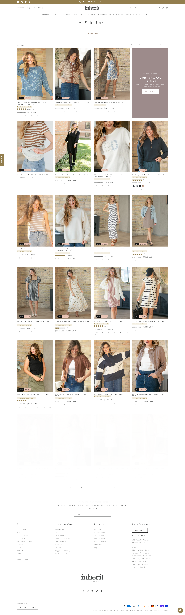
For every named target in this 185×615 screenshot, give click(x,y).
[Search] (159, 8)
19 (114, 487)
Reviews (58, 548)
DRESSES (20, 544)
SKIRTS (19, 548)
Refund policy (114, 610)
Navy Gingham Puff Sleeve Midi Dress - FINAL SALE (33, 322)
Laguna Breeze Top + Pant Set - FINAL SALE (148, 468)
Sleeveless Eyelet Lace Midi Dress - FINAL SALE (111, 468)
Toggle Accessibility (62, 551)
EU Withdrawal (61, 554)
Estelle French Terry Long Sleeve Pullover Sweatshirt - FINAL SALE (31, 103)
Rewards (20, 8)
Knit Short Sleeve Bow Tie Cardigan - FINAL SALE (73, 102)
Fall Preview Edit (23, 529)
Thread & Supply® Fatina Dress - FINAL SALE (71, 175)
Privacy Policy (60, 541)
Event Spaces (99, 535)
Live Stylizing (37, 8)
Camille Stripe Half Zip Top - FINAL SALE (108, 394)
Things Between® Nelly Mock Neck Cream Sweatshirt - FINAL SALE (70, 249)
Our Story (97, 529)
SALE (19, 557)
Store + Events (99, 532)
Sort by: (134, 45)
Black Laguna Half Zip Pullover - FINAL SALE (148, 175)
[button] (54, 14)
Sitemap (58, 544)
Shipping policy (148, 610)
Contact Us (59, 529)
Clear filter (94, 34)
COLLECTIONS (22, 535)
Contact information (162, 610)
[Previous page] (65, 487)
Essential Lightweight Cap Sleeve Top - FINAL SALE (33, 395)
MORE (19, 554)
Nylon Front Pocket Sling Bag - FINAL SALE (32, 175)
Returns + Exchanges (63, 538)
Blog (28, 8)
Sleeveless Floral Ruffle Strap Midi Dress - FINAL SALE (72, 322)
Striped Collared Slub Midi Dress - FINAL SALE (149, 321)
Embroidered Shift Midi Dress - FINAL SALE (109, 102)
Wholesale (98, 544)
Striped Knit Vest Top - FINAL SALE (29, 249)
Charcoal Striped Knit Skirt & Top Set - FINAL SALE (110, 249)
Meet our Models (100, 541)
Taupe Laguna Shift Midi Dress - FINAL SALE (148, 249)
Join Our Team (99, 538)
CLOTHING (21, 538)
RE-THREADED (22, 560)
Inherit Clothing (103, 610)
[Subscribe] (108, 514)
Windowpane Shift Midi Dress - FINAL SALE (32, 468)
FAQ (56, 532)
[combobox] (144, 8)
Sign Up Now (150, 91)
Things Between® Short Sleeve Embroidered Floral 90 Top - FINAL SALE (110, 175)
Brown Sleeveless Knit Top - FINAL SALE (69, 468)
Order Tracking (61, 535)
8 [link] (92, 488)
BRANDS (20, 551)
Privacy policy (125, 610)
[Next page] (120, 487)
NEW (19, 532)
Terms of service (137, 610)
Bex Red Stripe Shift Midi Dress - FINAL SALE (110, 321)
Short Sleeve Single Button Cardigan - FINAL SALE (71, 395)
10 (103, 487)
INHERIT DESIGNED (24, 541)
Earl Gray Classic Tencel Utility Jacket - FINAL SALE (148, 395)
